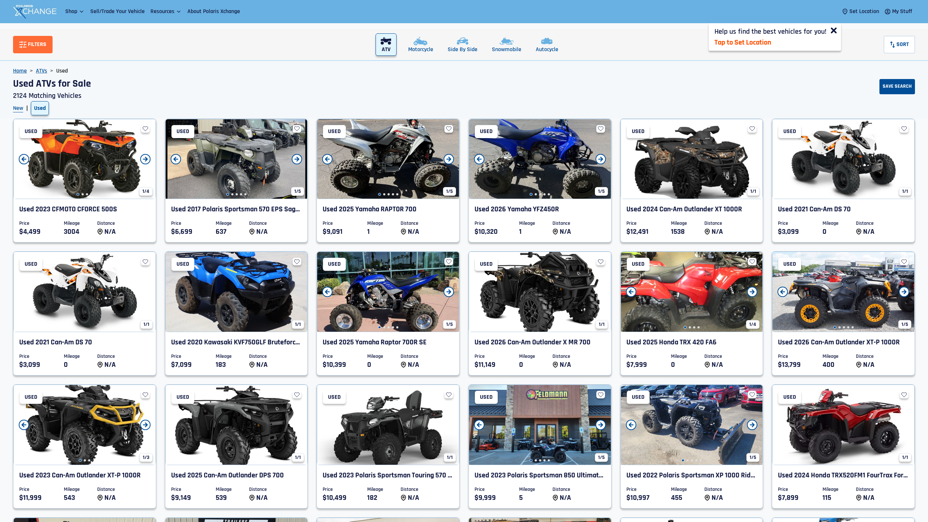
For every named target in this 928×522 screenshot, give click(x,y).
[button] (74, 11)
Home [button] (20, 71)
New (18, 108)
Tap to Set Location (742, 42)
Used (40, 108)
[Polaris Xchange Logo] (35, 11)
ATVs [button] (41, 71)
